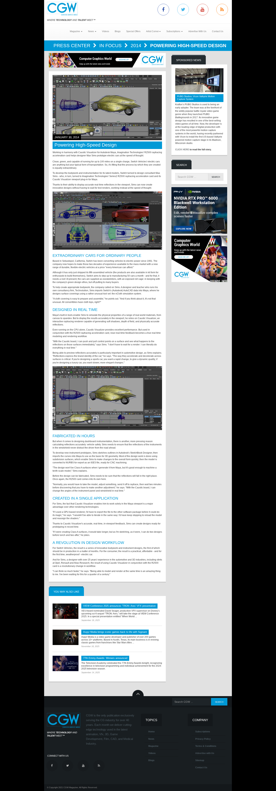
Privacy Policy (203, 739)
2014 (137, 45)
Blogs (118, 31)
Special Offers (133, 31)
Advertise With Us (197, 31)
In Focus (111, 45)
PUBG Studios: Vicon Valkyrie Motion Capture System (196, 98)
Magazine (153, 746)
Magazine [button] (75, 31)
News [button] (91, 31)
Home (151, 731)
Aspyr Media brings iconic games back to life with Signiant (115, 632)
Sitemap (199, 760)
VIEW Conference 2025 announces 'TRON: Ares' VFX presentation (119, 605)
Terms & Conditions (205, 746)
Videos (105, 31)
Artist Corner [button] (152, 31)
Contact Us (217, 31)
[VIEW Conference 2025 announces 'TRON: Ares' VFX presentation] (65, 611)
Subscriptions (202, 731)
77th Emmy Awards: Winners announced (105, 658)
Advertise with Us (204, 753)
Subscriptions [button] (173, 31)
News (151, 739)
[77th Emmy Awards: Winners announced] (65, 663)
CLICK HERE (182, 149)
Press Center (73, 45)
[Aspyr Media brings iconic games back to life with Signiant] (65, 637)
